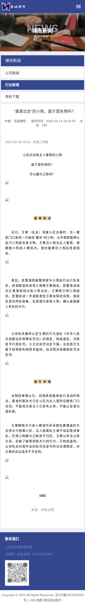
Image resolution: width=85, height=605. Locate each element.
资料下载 (12, 97)
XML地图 (36, 600)
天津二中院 (40, 142)
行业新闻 (12, 85)
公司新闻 (12, 73)
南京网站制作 (52, 600)
